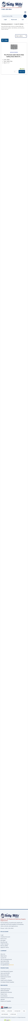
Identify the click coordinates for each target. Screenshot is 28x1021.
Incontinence (4, 995)
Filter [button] (6, 40)
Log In (5, 19)
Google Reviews (7, 964)
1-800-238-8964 (8, 928)
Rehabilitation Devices (6, 992)
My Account (14, 19)
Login (2, 935)
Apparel (3, 999)
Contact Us (3, 957)
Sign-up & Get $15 (5, 973)
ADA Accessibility (5, 963)
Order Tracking (4, 944)
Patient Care (4, 994)
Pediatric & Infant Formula (7, 997)
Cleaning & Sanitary (5, 988)
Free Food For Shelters (6, 980)
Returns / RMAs (4, 945)
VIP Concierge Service (6, 959)
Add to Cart (21, 71)
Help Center (4, 956)
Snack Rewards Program (7, 971)
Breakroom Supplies (6, 1001)
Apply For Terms (5, 947)
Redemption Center (6, 976)
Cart (23, 19)
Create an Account (5, 936)
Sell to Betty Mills (5, 961)
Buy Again (3, 940)
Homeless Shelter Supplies (7, 982)
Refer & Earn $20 (5, 975)
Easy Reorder (4, 942)
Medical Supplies (5, 990)
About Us (3, 954)
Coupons (3, 978)
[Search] (25, 16)
